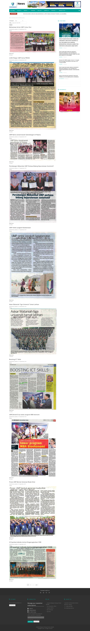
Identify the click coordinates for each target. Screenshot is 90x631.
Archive (53, 10)
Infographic (61, 78)
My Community (50, 609)
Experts (19, 10)
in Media (33, 10)
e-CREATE (31, 608)
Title (10, 22)
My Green (49, 611)
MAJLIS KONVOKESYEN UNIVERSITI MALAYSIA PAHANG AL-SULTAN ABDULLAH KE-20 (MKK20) (68, 76)
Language (11, 20)
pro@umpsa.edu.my (70, 608)
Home (13, 10)
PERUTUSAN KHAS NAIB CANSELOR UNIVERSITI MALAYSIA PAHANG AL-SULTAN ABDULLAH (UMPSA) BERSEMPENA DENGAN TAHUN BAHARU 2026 (69, 69)
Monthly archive (15, 17)
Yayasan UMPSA (50, 608)
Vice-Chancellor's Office (51, 606)
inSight (26, 10)
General (61, 64)
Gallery (40, 10)
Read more (11, 53)
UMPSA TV (46, 10)
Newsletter (62, 10)
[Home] (17, 4)
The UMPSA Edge (32, 612)
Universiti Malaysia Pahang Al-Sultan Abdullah (45, 627)
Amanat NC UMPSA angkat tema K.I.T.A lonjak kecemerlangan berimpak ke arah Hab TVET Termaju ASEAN (69, 61)
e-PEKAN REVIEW (32, 610)
